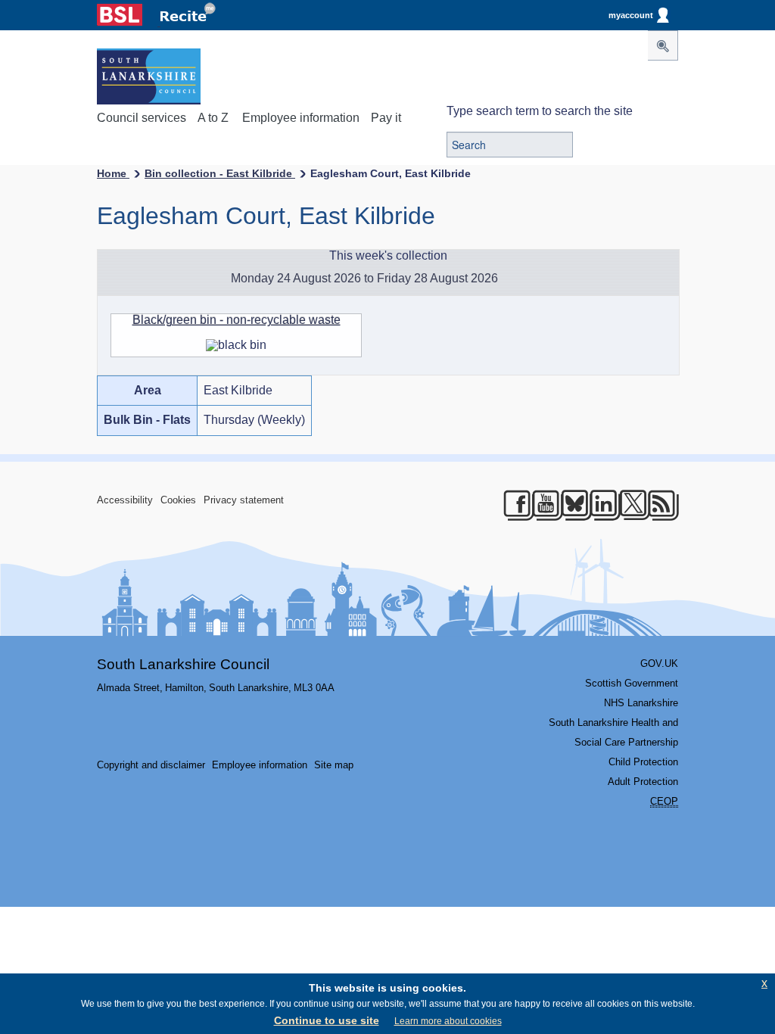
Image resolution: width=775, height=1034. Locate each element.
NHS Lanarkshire (641, 703)
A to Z (213, 117)
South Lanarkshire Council (183, 664)
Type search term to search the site (540, 110)
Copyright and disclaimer (151, 765)
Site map (333, 765)
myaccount (630, 15)
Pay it (386, 117)
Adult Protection (643, 781)
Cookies (178, 500)
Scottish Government (631, 683)
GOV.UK (659, 663)
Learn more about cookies (448, 1021)
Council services (141, 117)
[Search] (663, 45)
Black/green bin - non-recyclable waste (236, 319)
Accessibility (125, 500)
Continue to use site (326, 1020)
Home (113, 173)
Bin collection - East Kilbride (220, 173)
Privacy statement (244, 500)
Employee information (300, 117)
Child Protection (643, 762)
